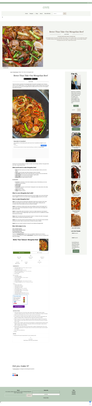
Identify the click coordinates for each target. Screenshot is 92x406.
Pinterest (73, 392)
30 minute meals (61, 36)
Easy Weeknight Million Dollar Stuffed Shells (76, 164)
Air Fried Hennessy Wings (17, 231)
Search (29, 395)
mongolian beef (72, 36)
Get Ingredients (18, 306)
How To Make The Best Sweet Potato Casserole (76, 228)
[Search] (64, 13)
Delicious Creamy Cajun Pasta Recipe (76, 147)
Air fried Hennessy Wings (76, 179)
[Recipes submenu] (34, 13)
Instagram (74, 394)
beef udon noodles (35, 196)
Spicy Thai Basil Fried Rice (17, 228)
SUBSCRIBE (46, 394)
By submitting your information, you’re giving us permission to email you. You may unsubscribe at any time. (75, 245)
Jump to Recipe (28, 78)
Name (75, 233)
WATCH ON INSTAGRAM (31, 160)
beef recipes (66, 36)
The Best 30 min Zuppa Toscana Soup (76, 195)
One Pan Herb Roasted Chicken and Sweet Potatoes (76, 211)
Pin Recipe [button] (40, 252)
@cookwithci (16, 368)
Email (75, 237)
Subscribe (76, 251)
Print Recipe (35, 78)
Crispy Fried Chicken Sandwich (18, 232)
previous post (5, 67)
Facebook (74, 391)
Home (11, 72)
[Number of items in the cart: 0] (2, 17)
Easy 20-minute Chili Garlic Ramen (18, 230)
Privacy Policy (46, 397)
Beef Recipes (15, 72)
